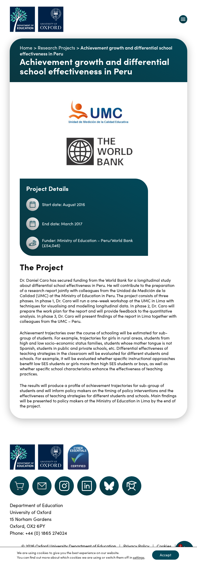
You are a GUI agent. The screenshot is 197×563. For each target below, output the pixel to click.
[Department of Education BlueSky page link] (109, 486)
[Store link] (19, 486)
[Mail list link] (42, 486)
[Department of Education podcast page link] (131, 486)
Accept (165, 554)
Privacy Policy (136, 546)
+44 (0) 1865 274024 (46, 533)
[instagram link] (64, 486)
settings (138, 557)
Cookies (164, 546)
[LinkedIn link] (86, 486)
